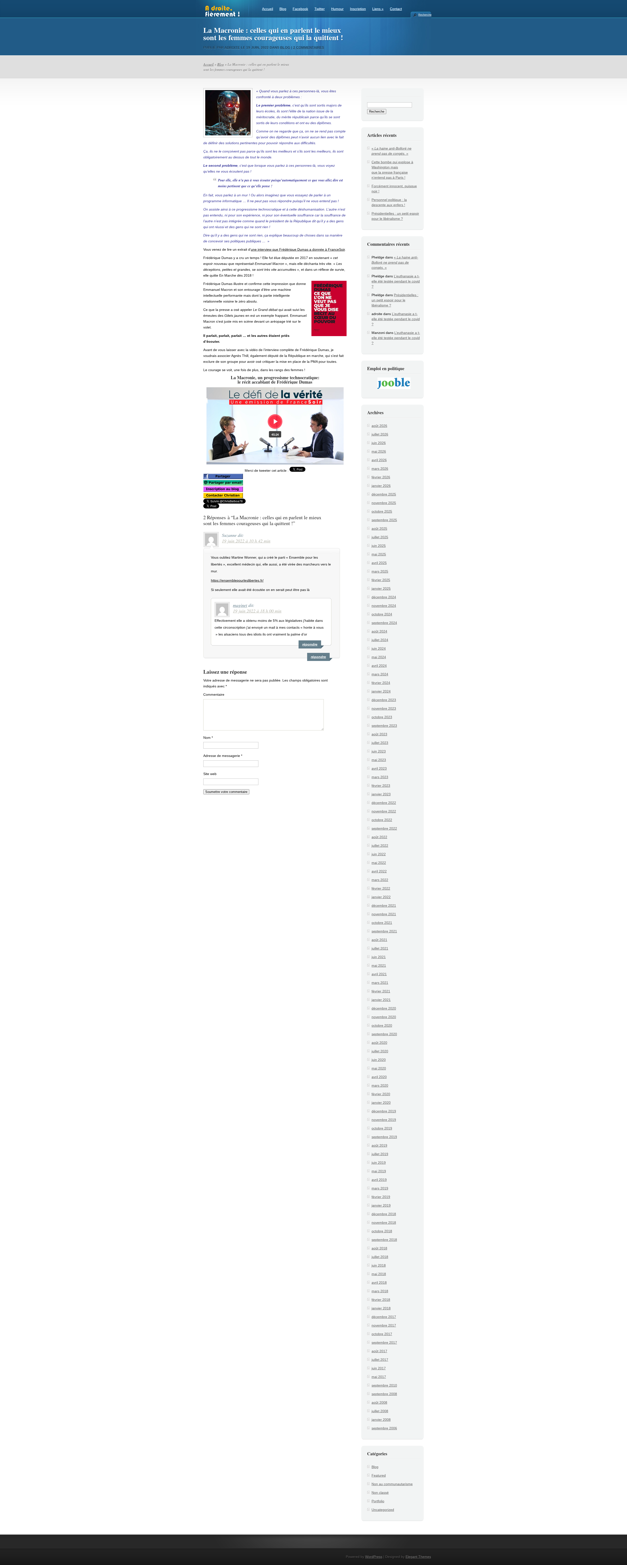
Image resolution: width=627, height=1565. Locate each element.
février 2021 (381, 991)
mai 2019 (379, 1171)
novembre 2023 (384, 708)
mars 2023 (380, 777)
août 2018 (379, 1248)
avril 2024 (379, 666)
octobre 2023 (382, 717)
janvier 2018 (381, 1308)
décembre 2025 (384, 494)
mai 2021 (379, 965)
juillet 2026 (380, 434)
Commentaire (213, 694)
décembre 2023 (384, 700)
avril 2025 (379, 563)
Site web (210, 774)
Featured (379, 1475)
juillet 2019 (380, 1154)
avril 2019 (379, 1180)
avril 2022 (379, 871)
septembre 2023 (384, 726)
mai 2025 (379, 554)
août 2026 (379, 426)
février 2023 (381, 786)
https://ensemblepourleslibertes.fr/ (237, 580)
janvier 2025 (381, 588)
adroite (232, 47)
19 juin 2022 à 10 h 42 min (246, 541)
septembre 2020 (384, 1034)
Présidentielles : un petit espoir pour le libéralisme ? (395, 300)
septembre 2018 (384, 1240)
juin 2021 (379, 957)
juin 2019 (379, 1163)
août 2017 (379, 1351)
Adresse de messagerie (222, 756)
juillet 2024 (380, 640)
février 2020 (381, 1094)
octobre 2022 (382, 820)
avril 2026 (379, 460)
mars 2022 (380, 880)
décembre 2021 (384, 905)
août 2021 (379, 940)
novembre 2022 (384, 811)
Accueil (267, 9)
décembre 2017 (384, 1317)
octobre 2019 (382, 1128)
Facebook (300, 9)
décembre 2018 (384, 1214)
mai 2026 (379, 451)
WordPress (373, 1557)
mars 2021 (380, 983)
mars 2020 (380, 1085)
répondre (318, 657)
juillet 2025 (380, 537)
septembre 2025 (384, 520)
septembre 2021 (384, 931)
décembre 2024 (384, 597)
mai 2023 (379, 760)
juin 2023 (379, 751)
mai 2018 (379, 1274)
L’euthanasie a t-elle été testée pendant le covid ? (396, 281)
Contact (396, 9)
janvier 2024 (381, 691)
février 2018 (381, 1300)
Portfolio (378, 1501)
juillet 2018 (380, 1257)
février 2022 (381, 888)
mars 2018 (380, 1291)
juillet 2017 (380, 1360)
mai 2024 (379, 657)
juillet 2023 (380, 743)
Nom (208, 738)
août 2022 (379, 837)
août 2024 (379, 631)
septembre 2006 (384, 1428)
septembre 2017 (384, 1342)
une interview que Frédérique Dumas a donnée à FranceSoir (298, 249)
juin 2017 (379, 1368)
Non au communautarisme (392, 1484)
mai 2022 (379, 863)
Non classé (380, 1492)
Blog (282, 9)
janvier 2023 (381, 794)
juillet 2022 (380, 845)
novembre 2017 (384, 1325)
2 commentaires (308, 47)
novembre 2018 (384, 1222)
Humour (337, 9)
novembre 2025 (384, 503)
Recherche (424, 14)
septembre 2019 (384, 1137)
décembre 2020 (384, 1008)
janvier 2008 (381, 1420)
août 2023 (379, 734)
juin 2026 (379, 443)
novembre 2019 (384, 1120)
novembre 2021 (384, 914)
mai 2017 (379, 1377)
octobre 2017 (382, 1334)
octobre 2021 (382, 923)
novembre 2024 (384, 606)
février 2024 (381, 683)
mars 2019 (380, 1188)
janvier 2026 (381, 486)
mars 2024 (380, 674)
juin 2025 (379, 546)
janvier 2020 (381, 1103)
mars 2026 (380, 469)
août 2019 (379, 1145)
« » (395, 262)
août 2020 (379, 1043)
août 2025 (379, 528)
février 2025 (381, 580)
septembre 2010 (384, 1385)
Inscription (358, 9)
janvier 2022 (381, 897)
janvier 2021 (381, 1000)
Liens (378, 9)
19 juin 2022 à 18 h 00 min (257, 611)
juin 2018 (379, 1265)
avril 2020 (379, 1077)
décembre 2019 (384, 1111)
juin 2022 (379, 854)
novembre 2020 (384, 1017)
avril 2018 (379, 1282)
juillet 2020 (380, 1051)
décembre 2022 (384, 803)
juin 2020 (379, 1060)
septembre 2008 (384, 1394)
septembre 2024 (384, 623)
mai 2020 (379, 1068)
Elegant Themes (418, 1557)
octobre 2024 (382, 614)
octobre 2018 (382, 1231)
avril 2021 (379, 974)
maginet (240, 605)
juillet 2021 (380, 948)
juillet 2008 (380, 1411)
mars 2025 (380, 571)
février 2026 (381, 477)
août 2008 (379, 1402)
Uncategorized (383, 1510)
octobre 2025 (382, 511)
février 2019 (381, 1197)
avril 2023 (379, 768)
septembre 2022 (384, 828)
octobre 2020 (382, 1025)
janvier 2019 (381, 1205)
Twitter (319, 9)
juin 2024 (379, 648)
